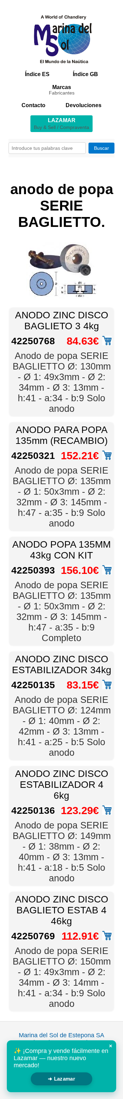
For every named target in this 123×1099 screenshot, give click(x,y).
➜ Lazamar (61, 1079)
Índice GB (85, 74)
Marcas (61, 90)
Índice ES (37, 74)
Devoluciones (83, 105)
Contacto (33, 105)
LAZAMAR (61, 123)
